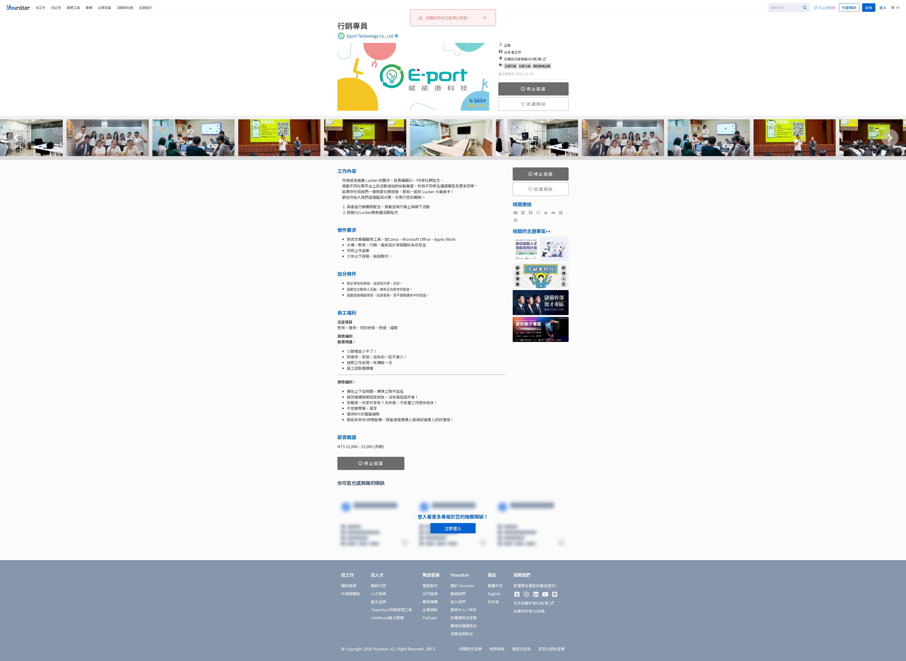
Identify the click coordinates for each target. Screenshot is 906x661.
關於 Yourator (462, 585)
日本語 (493, 601)
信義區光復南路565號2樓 (523, 59)
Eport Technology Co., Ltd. (370, 36)
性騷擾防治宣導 (463, 617)
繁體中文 (495, 585)
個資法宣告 (521, 649)
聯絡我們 (458, 593)
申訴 (472, 609)
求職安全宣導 (470, 649)
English (494, 593)
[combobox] (789, 7)
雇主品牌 (378, 601)
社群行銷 (510, 66)
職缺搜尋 (348, 585)
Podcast (430, 617)
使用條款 (496, 649)
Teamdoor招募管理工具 (391, 609)
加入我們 (458, 601)
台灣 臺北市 (512, 52)
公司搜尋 (430, 593)
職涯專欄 (430, 601)
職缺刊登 (378, 585)
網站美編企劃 (541, 66)
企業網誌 (430, 609)
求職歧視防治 (461, 633)
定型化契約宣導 (551, 649)
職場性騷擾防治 (463, 625)
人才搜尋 (378, 593)
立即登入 (453, 528)
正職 (507, 45)
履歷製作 (430, 585)
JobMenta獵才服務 (387, 617)
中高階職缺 (350, 593)
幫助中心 (458, 609)
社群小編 (524, 66)
